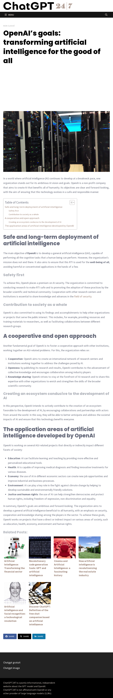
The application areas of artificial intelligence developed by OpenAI (39, 225)
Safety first (14, 210)
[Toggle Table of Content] (70, 202)
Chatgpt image (11, 668)
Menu (11, 14)
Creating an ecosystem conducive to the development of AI (35, 222)
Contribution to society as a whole (24, 214)
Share (11, 636)
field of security (82, 296)
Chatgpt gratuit (11, 662)
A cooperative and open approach (22, 218)
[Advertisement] (56, 88)
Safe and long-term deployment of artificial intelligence (33, 206)
